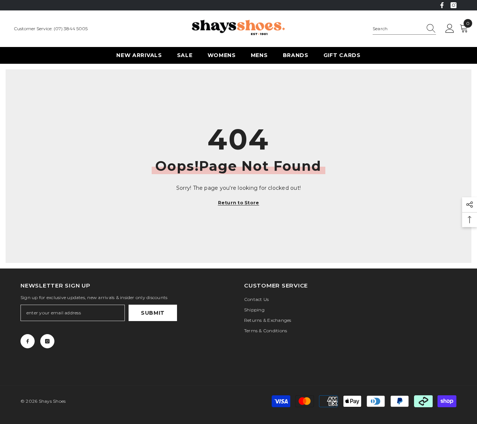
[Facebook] (442, 5)
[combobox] (397, 28)
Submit (153, 313)
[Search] (404, 29)
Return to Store (238, 202)
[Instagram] (454, 5)
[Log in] (449, 28)
